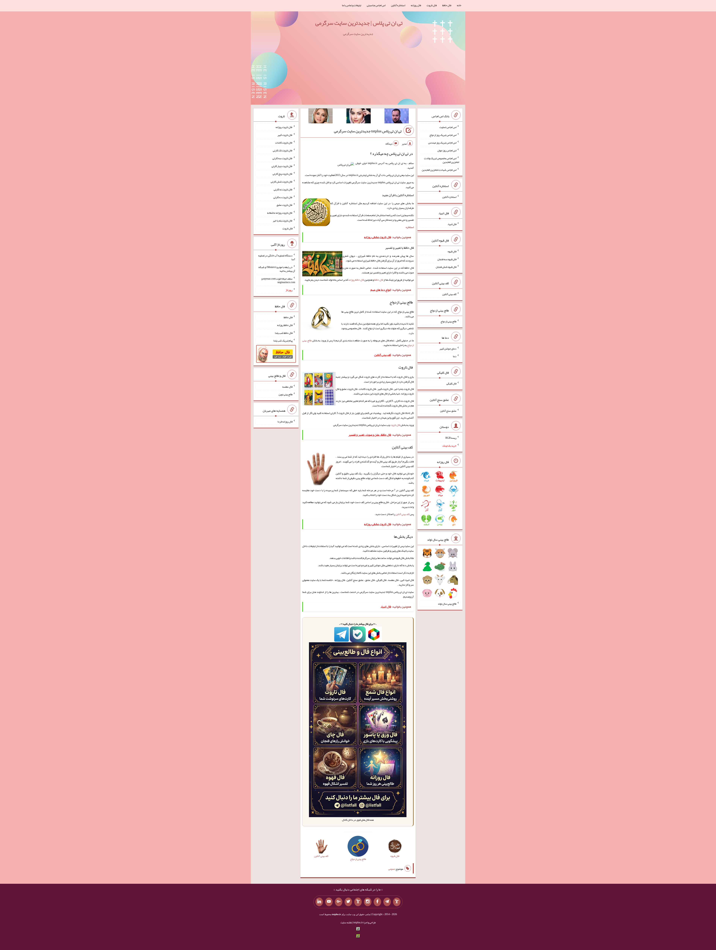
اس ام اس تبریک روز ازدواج (442, 134)
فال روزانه (416, 5)
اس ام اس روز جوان (446, 150)
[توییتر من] (348, 902)
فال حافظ (446, 5)
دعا (454, 356)
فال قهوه (452, 251)
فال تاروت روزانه (284, 127)
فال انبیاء (452, 224)
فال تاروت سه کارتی (282, 158)
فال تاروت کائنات (284, 142)
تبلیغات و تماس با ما (351, 5)
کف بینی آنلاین (402, 514)
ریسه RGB (450, 437)
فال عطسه (287, 386)
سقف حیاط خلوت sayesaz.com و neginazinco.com (278, 280)
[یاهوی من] (397, 902)
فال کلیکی (451, 383)
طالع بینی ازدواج (448, 321)
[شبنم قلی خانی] (320, 116)
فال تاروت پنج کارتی (283, 173)
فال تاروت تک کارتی (283, 150)
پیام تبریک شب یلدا (283, 340)
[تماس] (358, 902)
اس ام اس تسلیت (447, 127)
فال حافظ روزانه (356, 279)
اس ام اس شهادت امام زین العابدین (439, 169)
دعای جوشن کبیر (447, 348)
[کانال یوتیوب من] (329, 902)
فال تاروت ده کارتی (283, 197)
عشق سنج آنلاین (448, 410)
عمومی (391, 868)
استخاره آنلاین (398, 5)
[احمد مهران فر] (396, 116)
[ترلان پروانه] (358, 116)
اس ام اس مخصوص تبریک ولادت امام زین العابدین (441, 160)
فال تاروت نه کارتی (283, 189)
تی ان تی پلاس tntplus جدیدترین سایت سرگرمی (368, 131)
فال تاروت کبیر (285, 134)
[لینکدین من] (319, 902)
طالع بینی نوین (286, 394)
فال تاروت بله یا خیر (283, 220)
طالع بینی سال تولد (447, 603)
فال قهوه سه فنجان (446, 259)
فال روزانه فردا (285, 421)
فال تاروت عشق (285, 205)
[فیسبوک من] (377, 902)
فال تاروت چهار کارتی (282, 166)
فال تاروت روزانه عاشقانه (280, 212)
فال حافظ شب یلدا (284, 332)
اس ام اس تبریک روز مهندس (442, 142)
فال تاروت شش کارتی (282, 181)
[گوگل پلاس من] (338, 902)
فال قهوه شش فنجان (446, 266)
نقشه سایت (346, 922)
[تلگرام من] (387, 902)
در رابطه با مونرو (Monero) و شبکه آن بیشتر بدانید (276, 268)
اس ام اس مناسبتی (376, 5)
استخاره (410, 227)
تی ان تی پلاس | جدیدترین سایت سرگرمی (359, 23)
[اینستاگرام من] (367, 902)
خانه (459, 5)
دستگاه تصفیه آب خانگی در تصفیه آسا (276, 257)
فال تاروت (432, 5)
